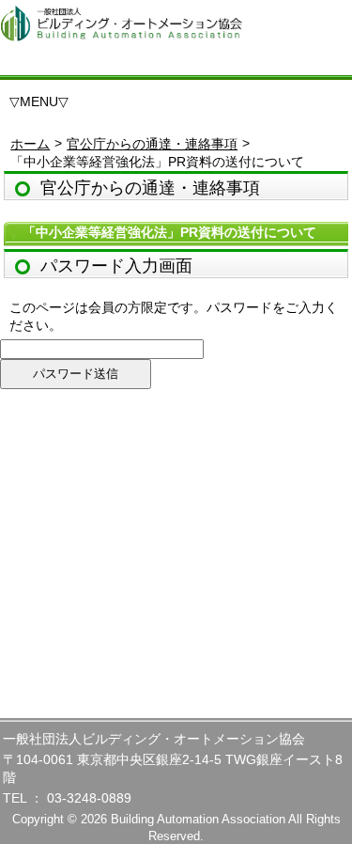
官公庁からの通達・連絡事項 (152, 143)
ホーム (30, 143)
